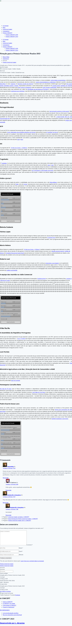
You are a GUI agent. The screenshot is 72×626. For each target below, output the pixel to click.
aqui (18, 139)
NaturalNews (53, 182)
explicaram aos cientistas (17, 91)
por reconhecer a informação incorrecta (42, 170)
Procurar (2, 567)
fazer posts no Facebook (24, 87)
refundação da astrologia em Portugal (37, 89)
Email (21, 551)
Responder (6, 478)
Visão (17, 184)
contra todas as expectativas (58, 80)
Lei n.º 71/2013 (21, 338)
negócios (13, 84)
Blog (4, 27)
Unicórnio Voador (7, 29)
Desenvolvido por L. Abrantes (12, 623)
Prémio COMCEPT (7, 33)
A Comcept (5, 25)
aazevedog (10, 466)
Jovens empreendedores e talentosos (46, 82)
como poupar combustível (49, 87)
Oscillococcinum (41, 278)
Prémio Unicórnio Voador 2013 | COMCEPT (19, 520)
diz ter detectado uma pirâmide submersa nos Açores (21, 132)
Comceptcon (6, 31)
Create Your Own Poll (11, 221)
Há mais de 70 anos (5, 389)
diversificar (3, 84)
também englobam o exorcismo (60, 418)
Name (21, 548)
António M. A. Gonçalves (14, 495)
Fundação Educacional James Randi (15, 253)
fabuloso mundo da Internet (25, 84)
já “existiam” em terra (52, 132)
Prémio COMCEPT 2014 (12, 36)
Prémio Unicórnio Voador (9, 62)
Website (21, 554)
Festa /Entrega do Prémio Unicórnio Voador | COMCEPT (23, 519)
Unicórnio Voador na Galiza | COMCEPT (18, 517)
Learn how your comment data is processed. (32, 561)
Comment (30, 545)
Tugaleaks (4, 163)
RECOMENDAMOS (5, 610)
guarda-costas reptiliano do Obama (62, 85)
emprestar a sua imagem (52, 263)
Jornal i (25, 184)
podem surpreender (12, 270)
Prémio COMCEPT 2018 (12, 35)
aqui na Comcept (15, 380)
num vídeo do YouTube (38, 392)
